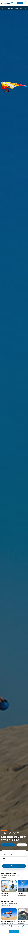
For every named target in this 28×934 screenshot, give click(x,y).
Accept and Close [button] (14, 931)
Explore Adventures (8, 845)
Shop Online (21, 845)
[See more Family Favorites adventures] (25, 905)
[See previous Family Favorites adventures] (22, 905)
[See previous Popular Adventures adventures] (22, 877)
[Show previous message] (2, 8)
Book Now (20, 2)
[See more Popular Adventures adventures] (25, 877)
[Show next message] (26, 8)
